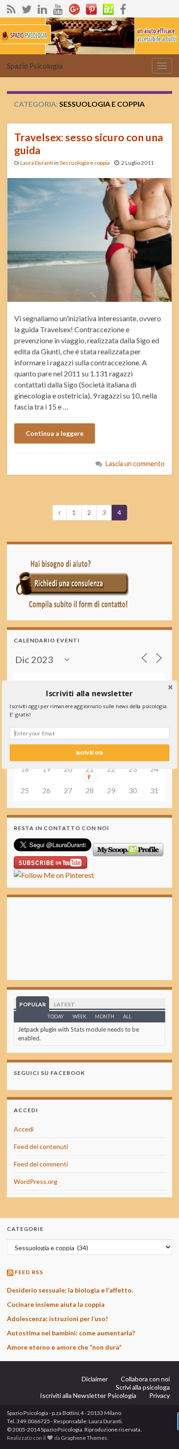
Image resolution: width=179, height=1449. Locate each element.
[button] (89, 693)
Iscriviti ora (89, 752)
